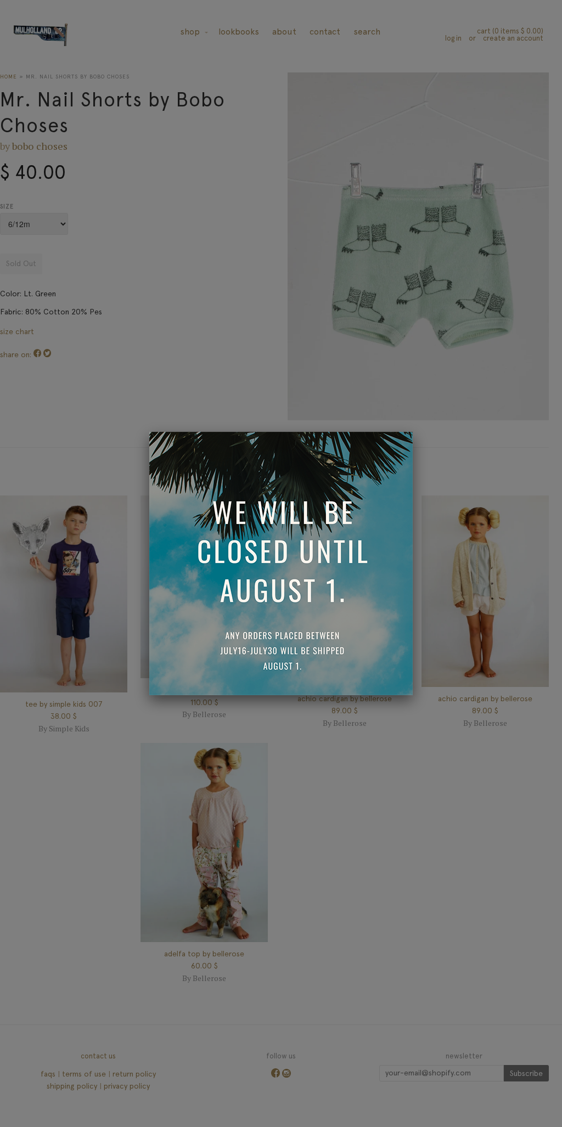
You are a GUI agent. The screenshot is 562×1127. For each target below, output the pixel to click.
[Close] (413, 432)
